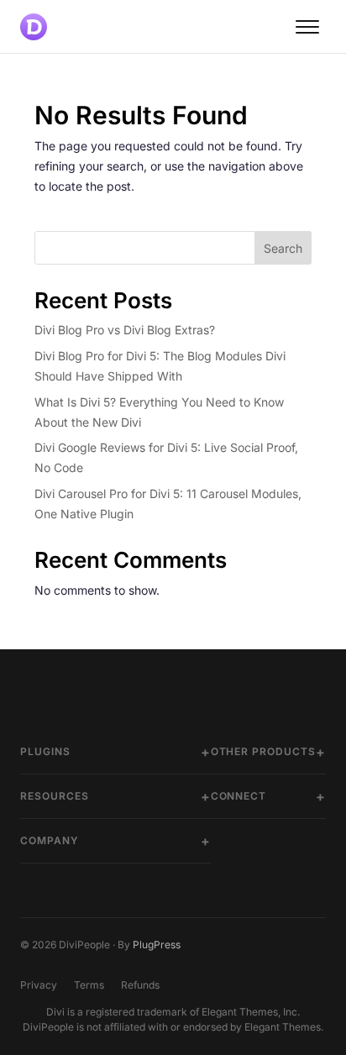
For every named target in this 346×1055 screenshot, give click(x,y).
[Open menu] (307, 26)
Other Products (263, 751)
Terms (89, 985)
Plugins (45, 751)
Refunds (140, 985)
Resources (54, 796)
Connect (239, 796)
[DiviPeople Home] (33, 26)
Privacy (38, 985)
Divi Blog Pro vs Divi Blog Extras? (124, 330)
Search (283, 248)
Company (49, 840)
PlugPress (157, 944)
